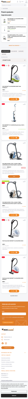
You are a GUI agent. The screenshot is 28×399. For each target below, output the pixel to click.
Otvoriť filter (6, 60)
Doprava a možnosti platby (6, 366)
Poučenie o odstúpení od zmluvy (7, 362)
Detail (14, 176)
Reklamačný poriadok (5, 360)
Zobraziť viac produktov (14, 45)
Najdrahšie (21, 51)
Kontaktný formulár (7, 347)
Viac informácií (4, 388)
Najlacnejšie (14, 51)
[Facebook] (2, 343)
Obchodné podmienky (5, 358)
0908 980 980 (7, 339)
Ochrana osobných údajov (6, 364)
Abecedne (4, 54)
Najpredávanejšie (6, 51)
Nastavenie (14, 391)
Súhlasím (14, 395)
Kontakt (3, 368)
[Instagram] (6, 343)
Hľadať (25, 5)
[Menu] (26, 1)
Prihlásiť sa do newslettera (8, 322)
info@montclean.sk (8, 337)
